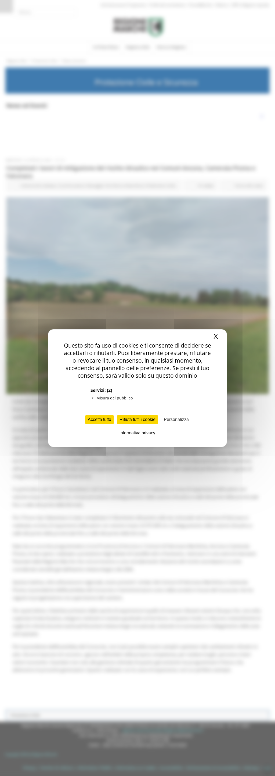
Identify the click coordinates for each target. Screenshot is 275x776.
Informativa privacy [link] (137, 433)
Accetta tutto (99, 419)
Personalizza (176, 419)
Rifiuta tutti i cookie (137, 419)
